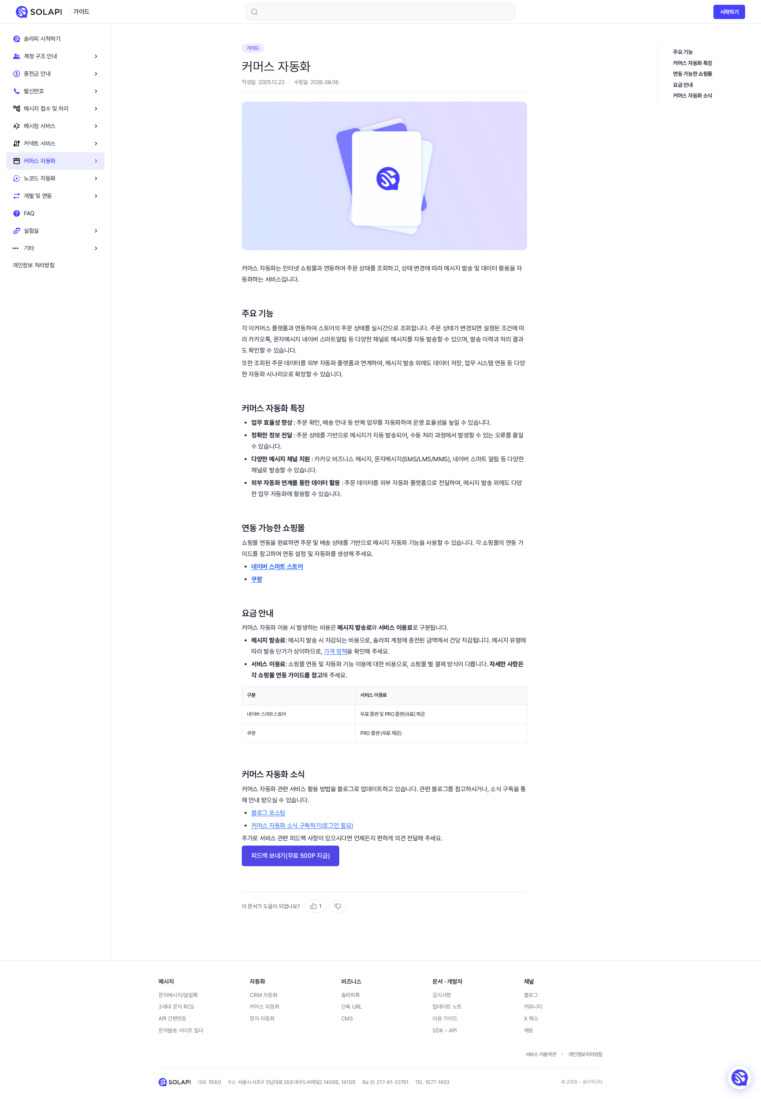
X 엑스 (531, 1018)
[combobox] (380, 12)
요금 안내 (683, 85)
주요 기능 (683, 52)
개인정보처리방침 (585, 1054)
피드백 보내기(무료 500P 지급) (290, 855)
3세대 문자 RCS (176, 1006)
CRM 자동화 (263, 995)
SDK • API (444, 1030)
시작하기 (729, 12)
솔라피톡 (350, 995)
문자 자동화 (262, 1018)
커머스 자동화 (264, 1006)
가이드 (81, 11)
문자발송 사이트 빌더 (181, 1030)
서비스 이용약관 (541, 1054)
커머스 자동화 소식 (692, 95)
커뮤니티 (533, 1006)
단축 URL (351, 1006)
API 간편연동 (172, 1018)
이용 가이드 (444, 1018)
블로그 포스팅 (268, 813)
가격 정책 (335, 651)
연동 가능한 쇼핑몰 (692, 74)
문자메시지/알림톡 (178, 995)
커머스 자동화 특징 (692, 63)
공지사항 (441, 995)
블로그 (531, 995)
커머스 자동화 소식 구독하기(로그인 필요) (302, 825)
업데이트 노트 (447, 1006)
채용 (528, 1030)
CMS (347, 1018)
